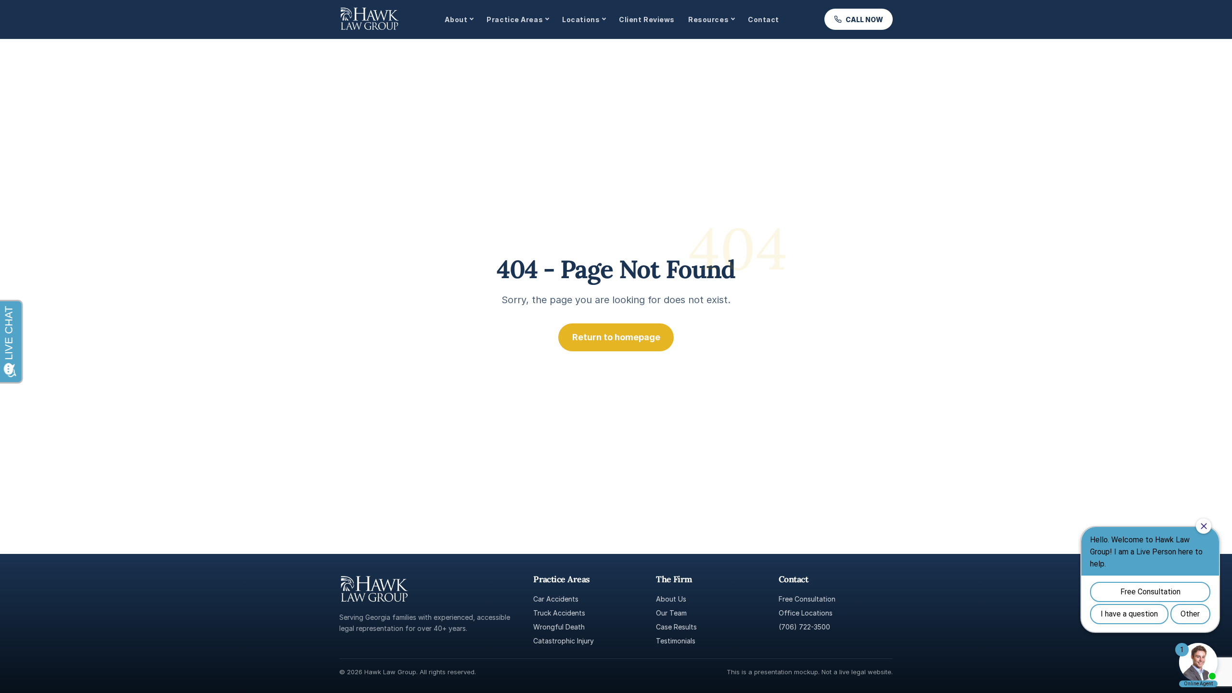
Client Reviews (647, 19)
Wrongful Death (559, 627)
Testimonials (675, 641)
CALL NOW (864, 19)
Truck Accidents (559, 613)
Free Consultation (807, 599)
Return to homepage (616, 337)
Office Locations (806, 613)
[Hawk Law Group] (369, 19)
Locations (581, 19)
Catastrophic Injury (563, 641)
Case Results (676, 627)
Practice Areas (515, 19)
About (456, 19)
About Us (671, 599)
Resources (708, 19)
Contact (763, 19)
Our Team (671, 613)
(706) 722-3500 (804, 627)
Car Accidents (555, 599)
